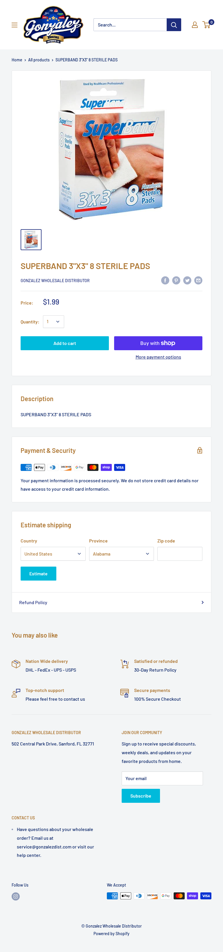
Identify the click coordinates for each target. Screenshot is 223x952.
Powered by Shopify (111, 933)
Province (98, 540)
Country (29, 540)
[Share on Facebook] (165, 279)
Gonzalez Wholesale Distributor (55, 280)
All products (39, 59)
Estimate (38, 573)
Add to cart (64, 343)
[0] (206, 24)
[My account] (195, 25)
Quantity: (30, 321)
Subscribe (140, 795)
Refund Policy (33, 602)
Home (17, 59)
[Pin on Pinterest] (176, 279)
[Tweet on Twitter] (187, 279)
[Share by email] (198, 279)
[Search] (174, 24)
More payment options (158, 357)
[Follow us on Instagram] (16, 896)
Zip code (166, 540)
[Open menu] (14, 25)
